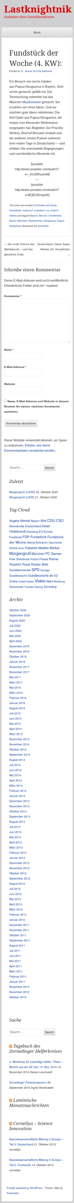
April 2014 (15, 780)
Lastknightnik (38, 9)
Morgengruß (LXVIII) (22, 492)
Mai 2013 (15, 837)
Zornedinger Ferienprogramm (28, 1082)
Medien (43, 547)
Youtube (29, 587)
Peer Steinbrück (19, 559)
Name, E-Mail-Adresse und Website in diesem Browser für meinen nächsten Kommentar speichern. (36, 406)
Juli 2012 (15, 889)
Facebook (15, 537)
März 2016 (16, 693)
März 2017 (16, 682)
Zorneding (50, 586)
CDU (51, 520)
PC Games (53, 553)
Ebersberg (32, 531)
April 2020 (15, 641)
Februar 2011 (17, 976)
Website (9, 384)
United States (26, 581)
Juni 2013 (15, 832)
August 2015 (17, 708)
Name (8, 349)
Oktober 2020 (17, 610)
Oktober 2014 (17, 749)
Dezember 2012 (19, 863)
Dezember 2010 (19, 987)
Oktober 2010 (17, 997)
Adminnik (47, 71)
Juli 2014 (15, 765)
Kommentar (12, 296)
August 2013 (17, 822)
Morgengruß (20, 553)
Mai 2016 (15, 687)
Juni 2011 (15, 956)
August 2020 (17, 620)
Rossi (26, 564)
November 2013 (19, 806)
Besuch (43, 215)
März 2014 (16, 785)
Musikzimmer (32, 102)
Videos (13, 215)
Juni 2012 (15, 894)
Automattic (13, 1193)
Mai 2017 (15, 677)
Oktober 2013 (17, 811)
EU (41, 531)
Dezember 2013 (19, 801)
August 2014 (17, 760)
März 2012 (16, 909)
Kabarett (31, 547)
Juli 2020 (15, 625)
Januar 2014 (17, 796)
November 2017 (19, 672)
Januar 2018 (17, 662)
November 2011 (19, 930)
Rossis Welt (39, 564)
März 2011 (16, 971)
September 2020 (19, 615)
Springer (45, 570)
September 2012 (19, 878)
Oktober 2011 (17, 935)
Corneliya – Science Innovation (30, 1126)
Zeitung (38, 587)
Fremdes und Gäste (46, 205)
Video (40, 581)
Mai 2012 (15, 899)
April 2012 (15, 904)
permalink (43, 226)
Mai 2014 (15, 775)
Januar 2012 (17, 920)
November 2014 (19, 744)
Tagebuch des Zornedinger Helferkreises (35, 1049)
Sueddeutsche (18, 575)
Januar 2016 (17, 703)
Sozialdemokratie (20, 570)
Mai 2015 (15, 724)
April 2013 (15, 842)
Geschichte (55, 542)
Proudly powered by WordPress (25, 1188)
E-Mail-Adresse (15, 367)
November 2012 (19, 868)
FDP (26, 536)
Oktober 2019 (17, 656)
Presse (43, 559)
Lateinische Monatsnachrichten (29, 1103)
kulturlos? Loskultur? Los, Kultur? (41, 210)
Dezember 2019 (19, 646)
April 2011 (15, 966)
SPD (35, 569)
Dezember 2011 (19, 925)
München (22, 220)
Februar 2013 (17, 853)
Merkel (54, 547)
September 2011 (19, 940)
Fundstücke (15, 210)
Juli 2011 (15, 951)
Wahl (49, 581)
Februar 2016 (17, 698)
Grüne (13, 548)
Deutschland (33, 526)
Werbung (59, 581)
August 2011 (17, 945)
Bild (43, 520)
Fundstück (38, 536)
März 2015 (16, 734)
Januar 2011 (17, 982)
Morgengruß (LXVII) (21, 497)
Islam (21, 548)
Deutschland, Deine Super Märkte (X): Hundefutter (53, 249)
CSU (60, 520)
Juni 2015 (15, 718)
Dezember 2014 (19, 739)
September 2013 (19, 816)
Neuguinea (50, 220)
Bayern (34, 215)
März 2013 (16, 847)
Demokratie (16, 526)
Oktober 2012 (17, 873)
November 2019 (19, 651)
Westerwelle (16, 587)
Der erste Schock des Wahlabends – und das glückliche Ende (19, 249)
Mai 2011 (15, 961)
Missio (12, 220)
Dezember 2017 (19, 667)
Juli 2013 (15, 827)
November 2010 (19, 992)
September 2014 (19, 754)
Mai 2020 (15, 636)
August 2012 (17, 883)
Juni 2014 (15, 770)
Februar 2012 (17, 914)
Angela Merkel (19, 520)
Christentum (54, 215)
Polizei (34, 559)
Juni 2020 (15, 631)
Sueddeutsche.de (40, 575)
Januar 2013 (17, 858)
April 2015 (15, 729)
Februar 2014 (17, 791)
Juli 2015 (15, 713)
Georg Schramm (37, 542)
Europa (48, 531)
